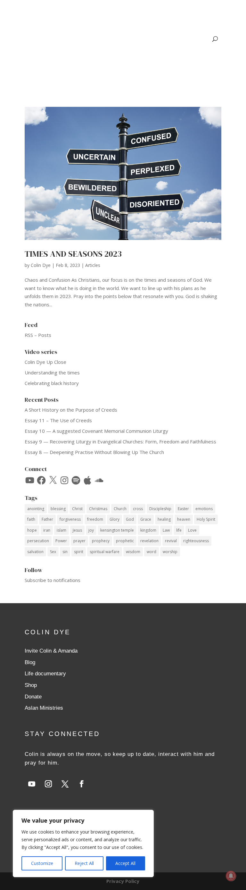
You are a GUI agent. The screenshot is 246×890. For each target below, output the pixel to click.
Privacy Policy (122, 881)
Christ (77, 508)
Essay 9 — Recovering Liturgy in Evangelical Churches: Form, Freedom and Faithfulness (120, 441)
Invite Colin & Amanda (51, 651)
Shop (31, 685)
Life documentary (45, 674)
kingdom (148, 530)
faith (31, 519)
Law (166, 530)
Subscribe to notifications (52, 580)
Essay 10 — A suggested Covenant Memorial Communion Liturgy (96, 431)
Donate (33, 697)
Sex (53, 551)
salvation (35, 551)
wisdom (133, 551)
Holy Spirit (206, 519)
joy (91, 530)
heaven (183, 519)
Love (192, 530)
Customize (42, 863)
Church (120, 508)
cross (138, 508)
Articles (92, 265)
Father (47, 519)
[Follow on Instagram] (48, 784)
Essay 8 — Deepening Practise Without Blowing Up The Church (94, 452)
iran (46, 530)
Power (61, 540)
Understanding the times (52, 372)
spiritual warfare (104, 551)
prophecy (101, 540)
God (130, 519)
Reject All (84, 863)
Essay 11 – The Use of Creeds (58, 420)
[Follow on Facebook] (82, 784)
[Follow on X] (65, 784)
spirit (78, 551)
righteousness (196, 540)
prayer (79, 540)
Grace (145, 519)
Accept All (125, 863)
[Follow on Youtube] (32, 784)
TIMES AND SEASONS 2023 (73, 254)
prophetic (125, 540)
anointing (35, 508)
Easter (183, 508)
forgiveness (70, 519)
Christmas (98, 508)
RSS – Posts (38, 335)
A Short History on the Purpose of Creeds (71, 409)
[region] (83, 843)
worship (170, 551)
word (151, 551)
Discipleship (160, 508)
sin (65, 551)
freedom (95, 519)
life (179, 530)
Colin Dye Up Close (45, 362)
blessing (58, 508)
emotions (204, 508)
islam (61, 530)
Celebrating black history (52, 383)
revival (171, 540)
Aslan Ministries (44, 708)
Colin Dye (41, 265)
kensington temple (117, 530)
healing (164, 519)
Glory (114, 519)
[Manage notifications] (231, 876)
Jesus (77, 530)
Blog (30, 662)
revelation (149, 540)
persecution (38, 540)
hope (32, 530)
